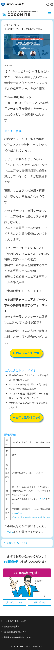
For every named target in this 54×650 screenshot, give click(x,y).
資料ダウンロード (14, 602)
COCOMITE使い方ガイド (15, 632)
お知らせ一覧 (10, 25)
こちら (43, 499)
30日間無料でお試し (27, 573)
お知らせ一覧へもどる (17, 542)
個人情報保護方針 (12, 626)
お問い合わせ (39, 602)
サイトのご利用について (15, 621)
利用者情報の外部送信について (18, 637)
